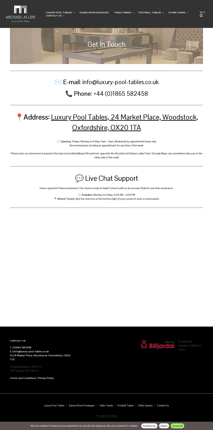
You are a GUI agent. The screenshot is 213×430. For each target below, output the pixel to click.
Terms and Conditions (23, 378)
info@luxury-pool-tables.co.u (119, 82)
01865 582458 (22, 347)
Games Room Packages (94, 12)
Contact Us (54, 15)
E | (11, 351)
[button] (202, 12)
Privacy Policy (46, 378)
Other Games (176, 12)
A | (11, 355)
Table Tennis (122, 12)
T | (11, 347)
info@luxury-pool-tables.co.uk (31, 351)
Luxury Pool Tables (59, 12)
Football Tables (149, 12)
